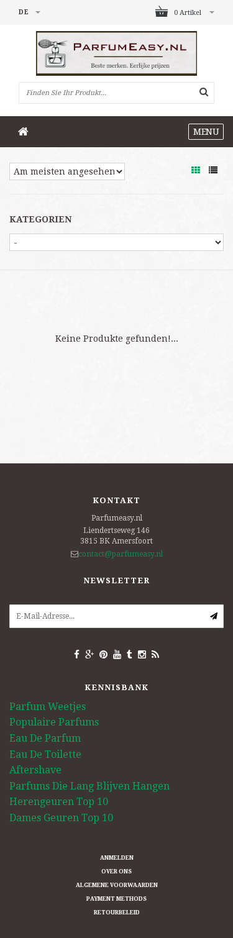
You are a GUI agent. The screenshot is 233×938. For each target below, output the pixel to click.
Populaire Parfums (54, 722)
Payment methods (116, 899)
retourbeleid (117, 912)
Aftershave (35, 770)
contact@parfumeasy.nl (120, 554)
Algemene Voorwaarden (117, 885)
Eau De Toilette (45, 754)
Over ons (116, 871)
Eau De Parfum (45, 738)
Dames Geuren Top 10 (61, 818)
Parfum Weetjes (47, 707)
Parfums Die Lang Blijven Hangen (89, 786)
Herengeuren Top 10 (58, 802)
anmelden (117, 858)
